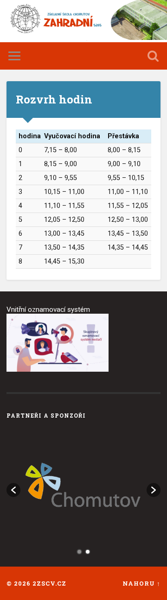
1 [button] (79, 552)
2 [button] (87, 552)
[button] (13, 490)
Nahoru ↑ (141, 583)
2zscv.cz (49, 583)
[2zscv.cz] (83, 21)
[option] (83, 485)
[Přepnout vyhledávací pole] (153, 56)
